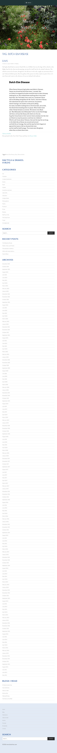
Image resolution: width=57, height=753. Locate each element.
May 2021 (4, 346)
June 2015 (4, 540)
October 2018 (5, 431)
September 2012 (6, 631)
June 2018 (4, 442)
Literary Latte (5, 690)
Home (3, 709)
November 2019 (6, 395)
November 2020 (6, 362)
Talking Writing (5, 696)
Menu (29, 2)
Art (3, 173)
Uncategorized (5, 223)
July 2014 (4, 571)
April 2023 (4, 283)
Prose (3, 209)
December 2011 (6, 656)
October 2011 (5, 661)
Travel (3, 220)
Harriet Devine (5, 687)
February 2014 (5, 584)
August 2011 (5, 667)
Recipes (4, 212)
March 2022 (5, 318)
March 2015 (5, 549)
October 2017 (5, 464)
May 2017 (4, 477)
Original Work (5, 198)
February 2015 (5, 551)
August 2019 (5, 403)
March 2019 (5, 417)
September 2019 (6, 401)
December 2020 (6, 359)
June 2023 (4, 277)
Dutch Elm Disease (10, 154)
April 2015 (4, 546)
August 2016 (5, 502)
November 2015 (6, 527)
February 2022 (5, 321)
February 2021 (5, 354)
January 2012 (5, 653)
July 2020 (4, 373)
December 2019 (6, 392)
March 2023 (5, 285)
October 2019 (5, 398)
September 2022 (6, 302)
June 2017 (4, 475)
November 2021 (6, 329)
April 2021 (4, 348)
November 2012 (6, 625)
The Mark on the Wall (7, 698)
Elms (5, 61)
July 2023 (4, 274)
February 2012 (5, 650)
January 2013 (5, 620)
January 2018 (5, 455)
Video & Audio (5, 717)
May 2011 (4, 675)
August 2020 (5, 370)
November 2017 (6, 461)
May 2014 (4, 576)
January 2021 (5, 357)
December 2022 (6, 294)
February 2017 (5, 486)
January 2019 (5, 422)
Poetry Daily (33, 136)
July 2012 (4, 636)
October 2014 (5, 562)
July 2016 (4, 505)
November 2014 (6, 560)
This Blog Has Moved (7, 243)
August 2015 (5, 535)
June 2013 (4, 606)
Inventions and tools (7, 190)
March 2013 (5, 614)
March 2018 (5, 450)
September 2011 (6, 664)
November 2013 (6, 592)
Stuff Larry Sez (5, 214)
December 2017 (6, 458)
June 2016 (4, 507)
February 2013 (5, 617)
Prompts (4, 723)
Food (3, 184)
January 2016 (5, 521)
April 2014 (4, 579)
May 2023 (4, 280)
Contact (4, 728)
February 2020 (5, 387)
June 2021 (4, 343)
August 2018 (5, 436)
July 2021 (4, 340)
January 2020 (5, 390)
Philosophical (5, 201)
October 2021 (5, 332)
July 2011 (4, 669)
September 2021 (6, 335)
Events (3, 182)
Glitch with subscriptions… (8, 251)
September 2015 (6, 532)
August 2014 (5, 568)
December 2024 (6, 263)
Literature (4, 195)
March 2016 (5, 516)
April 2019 (4, 414)
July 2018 (4, 439)
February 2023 (5, 288)
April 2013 (4, 612)
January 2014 (5, 587)
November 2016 (6, 494)
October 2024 (5, 266)
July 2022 (4, 307)
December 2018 (6, 425)
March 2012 (5, 647)
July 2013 (4, 603)
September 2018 (6, 433)
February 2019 (5, 420)
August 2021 (5, 338)
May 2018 (4, 444)
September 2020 (6, 368)
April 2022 (4, 316)
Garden (4, 187)
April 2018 (4, 447)
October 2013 (5, 595)
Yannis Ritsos (5, 254)
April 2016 (4, 513)
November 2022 (6, 296)
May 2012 (4, 642)
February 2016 (5, 518)
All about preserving (7, 685)
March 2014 (5, 581)
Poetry (16, 63)
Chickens (4, 176)
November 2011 (6, 658)
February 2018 (5, 453)
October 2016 (5, 497)
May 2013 (4, 609)
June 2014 (4, 573)
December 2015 (6, 524)
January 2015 (5, 554)
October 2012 (5, 628)
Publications (5, 715)
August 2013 (5, 601)
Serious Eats (5, 693)
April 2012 (4, 645)
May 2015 (4, 543)
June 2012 (4, 639)
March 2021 (5, 351)
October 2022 (5, 299)
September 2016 (6, 499)
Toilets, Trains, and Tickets (8, 245)
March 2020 (5, 384)
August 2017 (5, 469)
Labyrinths (4, 192)
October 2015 (5, 529)
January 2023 (5, 291)
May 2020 (4, 379)
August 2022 (5, 305)
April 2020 (4, 381)
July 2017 (4, 472)
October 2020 (5, 365)
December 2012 (6, 623)
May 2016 (4, 510)
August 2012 (5, 634)
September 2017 (6, 466)
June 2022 (4, 310)
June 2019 (4, 409)
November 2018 (6, 428)
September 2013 (6, 598)
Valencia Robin (6, 133)
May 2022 (4, 313)
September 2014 (6, 565)
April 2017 (4, 480)
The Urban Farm (6, 217)
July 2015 (4, 538)
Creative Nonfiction (7, 179)
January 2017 (5, 488)
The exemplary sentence (7, 248)
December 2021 (6, 327)
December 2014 (6, 557)
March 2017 (5, 483)
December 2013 (6, 590)
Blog (3, 712)
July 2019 (4, 406)
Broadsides (4, 726)
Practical (4, 206)
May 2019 (4, 411)
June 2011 (4, 672)
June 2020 (4, 376)
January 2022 (5, 324)
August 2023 (5, 272)
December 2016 (6, 491)
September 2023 (6, 269)
